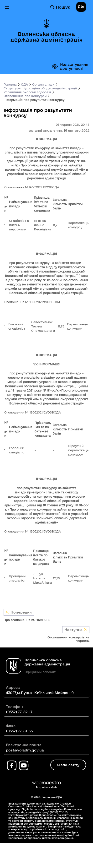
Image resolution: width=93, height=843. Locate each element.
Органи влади (43, 84)
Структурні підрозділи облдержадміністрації (40, 88)
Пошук (63, 7)
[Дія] (81, 7)
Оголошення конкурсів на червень (68, 639)
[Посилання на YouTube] (23, 765)
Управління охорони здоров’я (27, 92)
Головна (10, 84)
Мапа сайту (68, 765)
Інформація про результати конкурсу (34, 99)
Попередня (21, 612)
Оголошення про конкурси (25, 96)
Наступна (73, 630)
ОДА (24, 84)
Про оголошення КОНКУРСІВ (27, 619)
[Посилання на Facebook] (11, 765)
